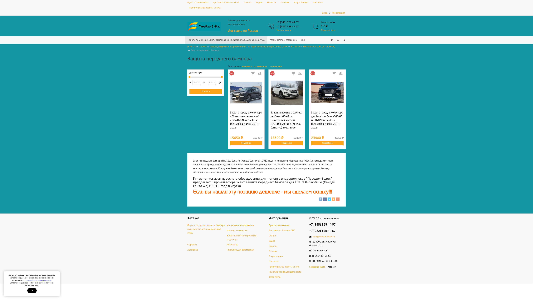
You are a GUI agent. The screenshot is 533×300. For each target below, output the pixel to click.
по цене (246, 66)
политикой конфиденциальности (38, 280)
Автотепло (192, 250)
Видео (259, 2)
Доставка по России (243, 30)
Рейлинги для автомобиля (240, 250)
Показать (206, 91)
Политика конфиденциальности (285, 272)
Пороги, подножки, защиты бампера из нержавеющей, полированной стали (226, 40)
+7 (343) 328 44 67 (287, 22)
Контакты (318, 2)
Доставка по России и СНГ (226, 2)
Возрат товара (301, 2)
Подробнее (246, 143)
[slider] (189, 77)
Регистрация (338, 13)
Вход (324, 13)
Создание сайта (317, 267)
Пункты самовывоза (197, 2)
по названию (260, 66)
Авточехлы (232, 244)
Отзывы (285, 2)
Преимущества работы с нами (204, 8)
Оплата (247, 2)
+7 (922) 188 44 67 (287, 26)
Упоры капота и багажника (283, 40)
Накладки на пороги (237, 230)
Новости (271, 2)
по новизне (276, 66)
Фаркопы (192, 244)
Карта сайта (274, 277)
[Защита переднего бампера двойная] (327, 93)
